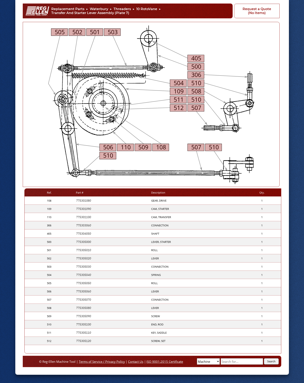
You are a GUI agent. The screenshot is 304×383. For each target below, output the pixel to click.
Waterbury (99, 9)
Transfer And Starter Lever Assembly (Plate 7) (90, 13)
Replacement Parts (67, 9)
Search (271, 361)
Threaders (122, 9)
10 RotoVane (146, 9)
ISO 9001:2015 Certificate (164, 361)
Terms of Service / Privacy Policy (102, 361)
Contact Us (135, 361)
